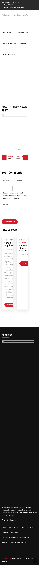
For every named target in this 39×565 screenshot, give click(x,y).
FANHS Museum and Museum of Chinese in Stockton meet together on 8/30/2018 (11, 158)
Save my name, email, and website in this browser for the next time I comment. (14, 195)
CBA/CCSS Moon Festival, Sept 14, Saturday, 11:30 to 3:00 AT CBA (22, 158)
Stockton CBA (7, 559)
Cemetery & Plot (9, 54)
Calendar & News (22, 32)
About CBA (7, 32)
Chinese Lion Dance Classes (25, 248)
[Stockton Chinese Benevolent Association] (18, 15)
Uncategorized (12, 240)
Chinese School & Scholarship (14, 43)
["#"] (36, 2)
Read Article (11, 305)
